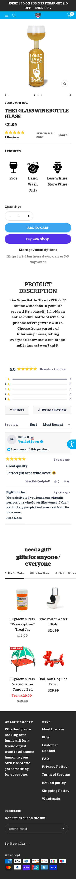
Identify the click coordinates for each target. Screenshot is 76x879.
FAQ (45, 758)
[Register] (62, 828)
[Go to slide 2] (38, 95)
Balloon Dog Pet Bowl (53, 681)
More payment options (38, 249)
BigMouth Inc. (16, 103)
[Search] (14, 15)
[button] (20, 135)
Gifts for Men (39, 573)
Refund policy (54, 783)
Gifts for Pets (14, 573)
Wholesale (51, 798)
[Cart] (69, 15)
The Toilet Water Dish (53, 621)
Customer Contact (50, 748)
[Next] (69, 95)
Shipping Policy (56, 790)
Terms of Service (56, 774)
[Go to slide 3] (41, 95)
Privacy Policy (55, 766)
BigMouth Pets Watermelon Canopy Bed (22, 684)
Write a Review (56, 411)
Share (62, 135)
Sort (34, 424)
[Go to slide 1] (34, 95)
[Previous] (6, 95)
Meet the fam (53, 729)
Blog (45, 737)
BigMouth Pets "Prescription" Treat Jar (22, 624)
